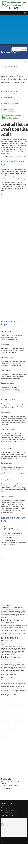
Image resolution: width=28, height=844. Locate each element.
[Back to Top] (2, 824)
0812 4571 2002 (16, 8)
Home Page (26, 841)
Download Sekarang (19, 49)
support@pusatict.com (7, 808)
